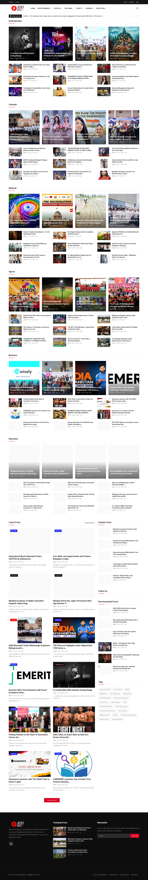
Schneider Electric (105, 698)
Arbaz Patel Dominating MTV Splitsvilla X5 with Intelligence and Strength (49, 16)
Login (125, 2)
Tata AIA (115, 715)
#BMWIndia (103, 694)
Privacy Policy (124, 875)
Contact (11, 2)
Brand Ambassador (121, 706)
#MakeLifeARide (117, 719)
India (124, 702)
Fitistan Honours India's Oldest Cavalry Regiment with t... (56, 221)
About (17, 2)
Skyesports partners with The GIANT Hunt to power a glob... (124, 400)
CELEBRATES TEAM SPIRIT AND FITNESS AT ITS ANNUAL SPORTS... (35, 340)
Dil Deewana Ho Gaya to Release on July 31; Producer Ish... (36, 77)
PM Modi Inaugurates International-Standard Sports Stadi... (56, 303)
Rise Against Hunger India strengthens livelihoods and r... (80, 233)
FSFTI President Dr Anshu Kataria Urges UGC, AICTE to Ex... (36, 483)
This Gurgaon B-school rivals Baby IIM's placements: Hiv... (81, 507)
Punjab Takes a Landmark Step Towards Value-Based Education (81, 495)
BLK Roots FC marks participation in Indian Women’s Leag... (90, 303)
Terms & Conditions (100, 875)
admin (12, 58)
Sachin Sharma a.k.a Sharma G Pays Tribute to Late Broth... (124, 66)
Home (33, 8)
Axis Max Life (104, 702)
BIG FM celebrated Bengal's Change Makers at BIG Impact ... (35, 161)
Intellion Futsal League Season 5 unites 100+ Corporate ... (81, 316)
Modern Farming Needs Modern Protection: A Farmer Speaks (90, 221)
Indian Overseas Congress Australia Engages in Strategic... (124, 244)
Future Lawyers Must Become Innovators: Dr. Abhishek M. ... (33, 507)
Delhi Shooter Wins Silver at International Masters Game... (37, 316)
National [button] (68, 8)
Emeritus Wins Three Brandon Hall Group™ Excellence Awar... (122, 388)
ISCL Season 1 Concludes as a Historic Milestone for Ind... (36, 328)
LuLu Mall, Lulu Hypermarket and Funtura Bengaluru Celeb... (57, 388)
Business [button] (89, 8)
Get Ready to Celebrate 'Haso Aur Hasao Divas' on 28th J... (36, 66)
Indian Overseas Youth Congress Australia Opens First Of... (34, 256)
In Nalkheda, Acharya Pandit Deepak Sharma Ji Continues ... (80, 161)
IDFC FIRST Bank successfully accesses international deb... (125, 423)
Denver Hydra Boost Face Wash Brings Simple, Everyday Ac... (80, 423)
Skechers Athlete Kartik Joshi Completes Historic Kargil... (123, 576)
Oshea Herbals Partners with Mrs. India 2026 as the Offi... (125, 161)
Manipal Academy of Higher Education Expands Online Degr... (24, 472)
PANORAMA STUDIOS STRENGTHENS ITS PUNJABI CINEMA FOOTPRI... (80, 77)
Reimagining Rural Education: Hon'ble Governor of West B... (35, 495)
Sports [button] (79, 8)
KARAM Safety (115, 702)
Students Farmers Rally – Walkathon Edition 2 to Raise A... (124, 256)
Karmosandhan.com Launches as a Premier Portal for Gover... (123, 472)
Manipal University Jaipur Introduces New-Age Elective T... (57, 472)
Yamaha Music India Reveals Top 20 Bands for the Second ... (56, 54)
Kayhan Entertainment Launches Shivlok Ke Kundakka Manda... (123, 54)
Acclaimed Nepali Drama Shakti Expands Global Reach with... (125, 77)
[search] (137, 8)
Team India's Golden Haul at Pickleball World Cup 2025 (124, 328)
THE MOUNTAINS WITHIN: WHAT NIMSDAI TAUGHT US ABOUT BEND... (80, 149)
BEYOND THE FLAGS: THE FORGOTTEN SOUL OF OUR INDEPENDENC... (88, 136)
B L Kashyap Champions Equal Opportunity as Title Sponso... (122, 340)
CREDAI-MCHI (127, 694)
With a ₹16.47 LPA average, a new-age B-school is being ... (81, 483)
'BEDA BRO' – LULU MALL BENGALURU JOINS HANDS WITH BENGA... (124, 220)
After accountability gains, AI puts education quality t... (123, 483)
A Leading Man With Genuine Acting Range (22, 54)
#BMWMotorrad (104, 715)
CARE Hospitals (104, 719)
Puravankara (118, 689)
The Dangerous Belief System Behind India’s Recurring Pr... (125, 565)
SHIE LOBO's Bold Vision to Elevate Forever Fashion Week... (124, 609)
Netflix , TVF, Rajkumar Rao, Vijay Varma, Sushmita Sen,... (124, 644)
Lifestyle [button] (57, 8)
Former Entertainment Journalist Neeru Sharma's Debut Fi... (81, 89)
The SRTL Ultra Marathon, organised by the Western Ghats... (81, 328)
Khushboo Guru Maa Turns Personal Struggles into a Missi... (35, 172)
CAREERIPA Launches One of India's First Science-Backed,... (36, 412)
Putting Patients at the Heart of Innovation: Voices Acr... (33, 400)
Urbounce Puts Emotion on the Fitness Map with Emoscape (36, 423)
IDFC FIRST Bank (115, 694)
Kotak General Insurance (107, 711)
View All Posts (89, 523)
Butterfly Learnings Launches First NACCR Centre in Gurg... (123, 172)
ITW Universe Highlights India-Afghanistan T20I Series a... (89, 388)
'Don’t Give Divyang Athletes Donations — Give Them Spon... (125, 149)
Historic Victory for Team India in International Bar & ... (79, 340)
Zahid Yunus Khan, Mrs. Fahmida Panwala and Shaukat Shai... (124, 667)
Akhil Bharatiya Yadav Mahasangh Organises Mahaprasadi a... (19, 136)
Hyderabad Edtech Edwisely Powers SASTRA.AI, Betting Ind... (24, 388)
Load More (50, 800)
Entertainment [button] (44, 8)
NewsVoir (134, 875)
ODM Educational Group (128, 715)
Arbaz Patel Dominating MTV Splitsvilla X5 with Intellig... (126, 656)
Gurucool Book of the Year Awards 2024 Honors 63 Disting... (124, 632)
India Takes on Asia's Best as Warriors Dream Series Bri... (80, 400)
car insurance (123, 711)
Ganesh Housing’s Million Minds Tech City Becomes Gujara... (125, 542)
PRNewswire (113, 875)
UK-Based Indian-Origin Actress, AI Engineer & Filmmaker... (79, 172)
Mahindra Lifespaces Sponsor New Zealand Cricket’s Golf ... (123, 316)
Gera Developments (106, 706)
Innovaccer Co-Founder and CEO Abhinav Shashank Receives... (123, 412)
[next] (138, 16)
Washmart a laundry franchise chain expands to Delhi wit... (125, 530)
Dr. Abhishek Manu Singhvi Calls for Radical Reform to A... (79, 256)
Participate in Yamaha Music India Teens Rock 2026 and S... (36, 89)
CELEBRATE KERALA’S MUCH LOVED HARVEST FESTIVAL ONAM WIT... (80, 412)
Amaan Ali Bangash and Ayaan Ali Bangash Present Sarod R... (123, 89)
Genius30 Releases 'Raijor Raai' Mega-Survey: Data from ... (80, 244)
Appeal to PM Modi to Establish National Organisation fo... (125, 233)
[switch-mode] (137, 2)
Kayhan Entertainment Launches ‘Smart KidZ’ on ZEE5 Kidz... (79, 829)
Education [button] (100, 8)
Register (131, 2)
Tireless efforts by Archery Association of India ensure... (78, 851)
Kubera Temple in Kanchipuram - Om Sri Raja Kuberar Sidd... (36, 233)
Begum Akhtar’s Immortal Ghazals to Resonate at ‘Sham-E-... (80, 66)
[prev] (134, 16)
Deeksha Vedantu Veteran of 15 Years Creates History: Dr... (123, 138)
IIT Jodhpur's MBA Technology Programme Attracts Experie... (122, 507)
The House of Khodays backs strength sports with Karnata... (122, 305)
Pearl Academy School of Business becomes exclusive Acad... (88, 471)
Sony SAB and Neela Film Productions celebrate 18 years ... (90, 53)
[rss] (11, 843)
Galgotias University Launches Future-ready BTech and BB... (125, 495)
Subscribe (135, 836)
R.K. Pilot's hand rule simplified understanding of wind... (23, 221)
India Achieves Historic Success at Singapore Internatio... (23, 305)
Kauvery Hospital (105, 689)
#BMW (127, 689)
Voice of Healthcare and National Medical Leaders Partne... (34, 149)
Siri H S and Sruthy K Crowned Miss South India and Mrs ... (56, 138)
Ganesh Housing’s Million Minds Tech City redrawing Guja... (125, 553)
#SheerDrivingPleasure (121, 698)
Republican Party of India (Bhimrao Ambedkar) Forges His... (35, 244)
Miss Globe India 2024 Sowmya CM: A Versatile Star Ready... (125, 621)
